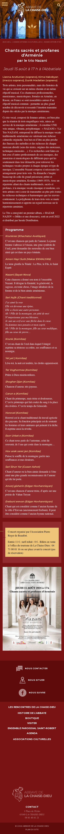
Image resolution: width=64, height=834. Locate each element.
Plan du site (32, 829)
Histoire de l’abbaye (32, 713)
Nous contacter (36, 668)
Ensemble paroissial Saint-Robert (32, 728)
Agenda (32, 733)
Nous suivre (37, 692)
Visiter (32, 723)
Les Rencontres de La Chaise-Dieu (32, 707)
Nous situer (36, 680)
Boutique (32, 718)
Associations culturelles (32, 739)
